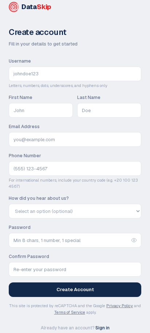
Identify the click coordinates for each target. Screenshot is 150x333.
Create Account (75, 289)
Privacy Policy (119, 305)
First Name (20, 97)
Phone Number (25, 156)
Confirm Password (29, 256)
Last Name (88, 97)
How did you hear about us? (39, 198)
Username (20, 61)
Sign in (102, 328)
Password (20, 227)
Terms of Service (69, 312)
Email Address (24, 127)
